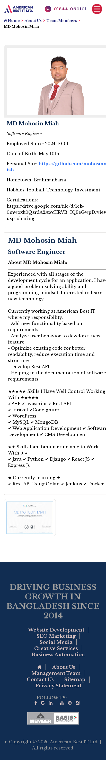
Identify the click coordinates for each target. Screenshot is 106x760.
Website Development (56, 630)
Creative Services (56, 648)
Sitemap (74, 679)
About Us (33, 20)
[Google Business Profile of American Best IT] (43, 703)
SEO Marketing (56, 636)
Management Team (56, 673)
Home (13, 20)
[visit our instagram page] (78, 703)
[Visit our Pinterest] (70, 703)
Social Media (56, 642)
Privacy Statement (58, 686)
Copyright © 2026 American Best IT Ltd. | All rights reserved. (55, 744)
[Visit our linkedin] (50, 703)
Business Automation (58, 654)
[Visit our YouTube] (62, 703)
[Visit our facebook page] (35, 703)
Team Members (62, 20)
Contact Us (40, 679)
